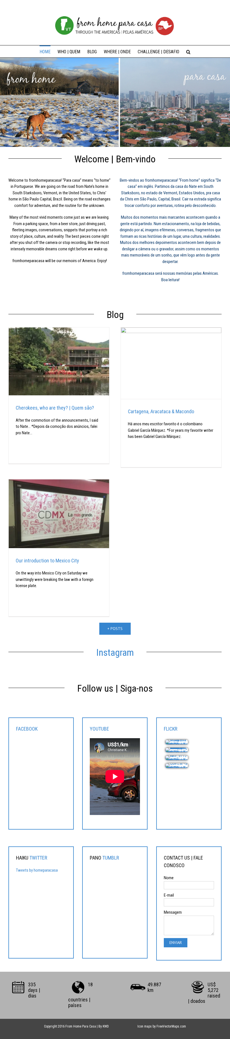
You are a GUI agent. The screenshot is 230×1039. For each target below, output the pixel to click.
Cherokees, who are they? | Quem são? (55, 408)
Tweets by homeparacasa (37, 870)
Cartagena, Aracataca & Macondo (161, 411)
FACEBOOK (27, 729)
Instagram (115, 652)
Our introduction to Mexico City (47, 561)
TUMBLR (110, 858)
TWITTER (38, 858)
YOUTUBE (99, 729)
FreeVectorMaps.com (171, 1026)
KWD (106, 1026)
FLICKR (170, 729)
